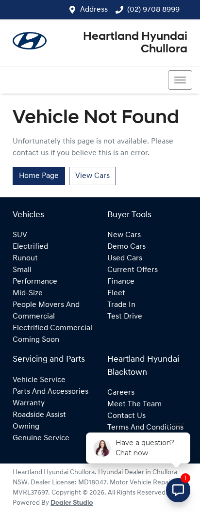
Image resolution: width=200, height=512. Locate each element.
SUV (20, 235)
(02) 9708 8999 (153, 10)
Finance (120, 282)
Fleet (116, 293)
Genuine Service (41, 438)
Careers (120, 393)
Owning (26, 427)
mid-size (28, 293)
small (22, 270)
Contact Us (126, 416)
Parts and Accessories (50, 392)
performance (35, 282)
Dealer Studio (71, 503)
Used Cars (124, 258)
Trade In (121, 305)
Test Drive (124, 316)
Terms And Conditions (145, 428)
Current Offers (132, 270)
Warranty (29, 403)
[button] (180, 80)
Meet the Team (134, 404)
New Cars (124, 235)
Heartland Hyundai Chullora (135, 43)
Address (94, 10)
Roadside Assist (39, 415)
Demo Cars (126, 247)
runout (25, 258)
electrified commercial (52, 328)
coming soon (36, 340)
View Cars (92, 176)
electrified (30, 247)
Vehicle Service (39, 380)
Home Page (39, 176)
